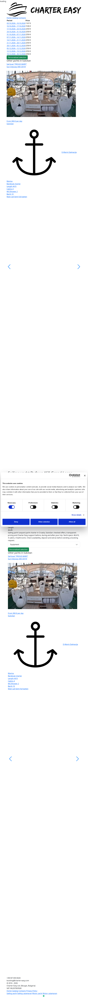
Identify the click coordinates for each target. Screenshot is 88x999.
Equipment (14, 544)
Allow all (72, 522)
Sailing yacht (12, 993)
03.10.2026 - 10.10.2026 (16, 23)
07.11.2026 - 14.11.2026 (16, 37)
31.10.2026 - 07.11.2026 (16, 34)
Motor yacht (37, 993)
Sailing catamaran (24, 993)
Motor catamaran (50, 993)
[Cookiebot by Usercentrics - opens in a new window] (70, 475)
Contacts (22, 18)
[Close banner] (85, 475)
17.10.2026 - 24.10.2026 (16, 29)
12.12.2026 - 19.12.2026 (16, 51)
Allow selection (44, 522)
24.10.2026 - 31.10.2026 (16, 31)
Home (9, 18)
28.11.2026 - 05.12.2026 (16, 45)
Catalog (15, 18)
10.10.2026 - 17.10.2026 (16, 26)
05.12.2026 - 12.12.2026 (16, 48)
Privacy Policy (31, 991)
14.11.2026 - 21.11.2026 (16, 40)
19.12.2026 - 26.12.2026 (16, 54)
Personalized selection (17, 57)
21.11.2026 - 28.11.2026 (16, 43)
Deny (16, 522)
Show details (76, 515)
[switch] (33, 507)
